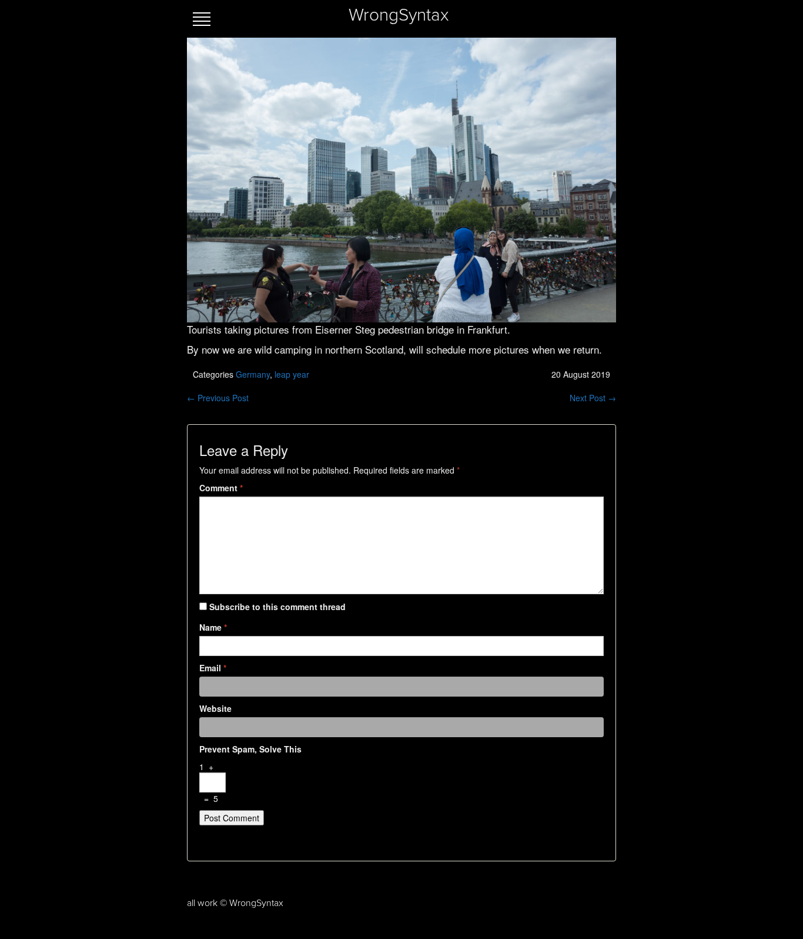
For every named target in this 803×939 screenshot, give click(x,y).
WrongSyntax (399, 15)
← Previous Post (218, 398)
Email (212, 668)
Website (215, 708)
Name (213, 627)
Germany (253, 374)
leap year (292, 374)
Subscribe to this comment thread (277, 606)
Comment (221, 488)
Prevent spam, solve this (250, 749)
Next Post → (593, 398)
